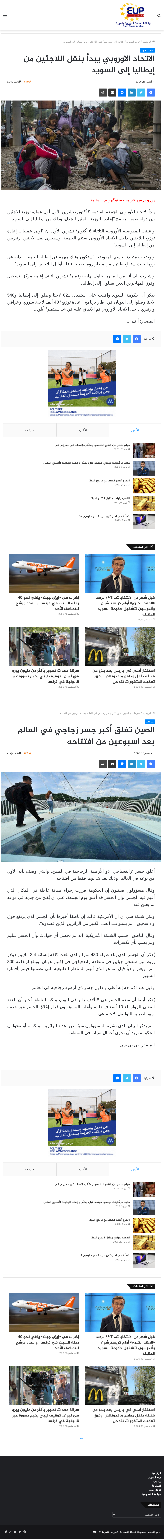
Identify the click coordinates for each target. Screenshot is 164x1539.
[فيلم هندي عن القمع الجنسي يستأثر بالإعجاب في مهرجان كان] (144, 450)
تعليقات (30, 430)
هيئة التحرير (154, 1477)
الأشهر (135, 430)
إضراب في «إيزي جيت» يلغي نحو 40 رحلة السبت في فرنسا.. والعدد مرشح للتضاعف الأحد (47, 603)
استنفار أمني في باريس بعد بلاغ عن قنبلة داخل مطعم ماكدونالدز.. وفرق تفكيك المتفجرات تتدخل (123, 676)
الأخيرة (82, 430)
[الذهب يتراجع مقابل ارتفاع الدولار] (144, 503)
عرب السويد (133, 41)
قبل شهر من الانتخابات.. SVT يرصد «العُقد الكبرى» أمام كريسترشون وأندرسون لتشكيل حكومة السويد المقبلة (125, 606)
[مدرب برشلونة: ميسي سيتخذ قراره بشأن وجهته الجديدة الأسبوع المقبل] (144, 468)
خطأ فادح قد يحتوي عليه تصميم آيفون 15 (104, 516)
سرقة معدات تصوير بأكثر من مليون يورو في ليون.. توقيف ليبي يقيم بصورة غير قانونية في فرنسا (45, 676)
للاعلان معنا (155, 1489)
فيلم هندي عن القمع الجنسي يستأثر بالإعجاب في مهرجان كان (92, 445)
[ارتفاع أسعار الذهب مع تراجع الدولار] (144, 485)
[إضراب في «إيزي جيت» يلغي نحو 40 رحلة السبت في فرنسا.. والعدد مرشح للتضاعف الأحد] (44, 573)
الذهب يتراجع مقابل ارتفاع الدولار (110, 498)
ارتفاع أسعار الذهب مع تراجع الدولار (109, 480)
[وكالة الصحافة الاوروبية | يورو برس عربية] (132, 15)
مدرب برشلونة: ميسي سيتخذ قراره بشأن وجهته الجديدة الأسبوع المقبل (86, 463)
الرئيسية (147, 41)
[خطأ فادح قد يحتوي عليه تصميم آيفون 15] (144, 521)
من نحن (157, 1481)
